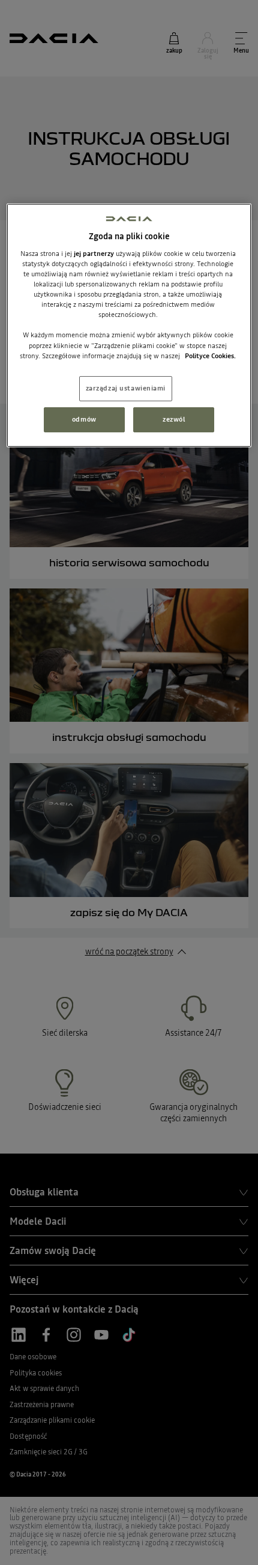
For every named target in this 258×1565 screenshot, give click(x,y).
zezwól (174, 419)
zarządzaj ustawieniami (126, 388)
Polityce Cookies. (210, 356)
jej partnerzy (95, 253)
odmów (84, 419)
